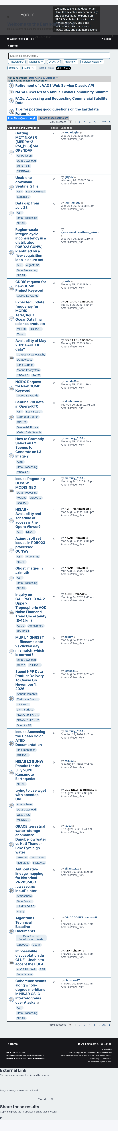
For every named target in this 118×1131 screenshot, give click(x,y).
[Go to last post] (81, 132)
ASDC (21, 625)
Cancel (42, 1099)
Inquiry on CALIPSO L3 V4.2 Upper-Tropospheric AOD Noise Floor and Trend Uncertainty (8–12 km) (31, 607)
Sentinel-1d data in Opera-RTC (29, 404)
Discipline (35, 61)
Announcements (27, 694)
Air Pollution (24, 155)
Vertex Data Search (29, 432)
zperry (69, 636)
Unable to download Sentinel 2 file (27, 182)
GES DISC (23, 165)
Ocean (21, 334)
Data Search (33, 411)
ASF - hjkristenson (77, 508)
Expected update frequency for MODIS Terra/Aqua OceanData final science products (30, 313)
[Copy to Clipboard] (1, 1118)
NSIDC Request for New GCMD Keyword (28, 386)
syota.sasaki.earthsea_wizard (80, 232)
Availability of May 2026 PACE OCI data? (30, 345)
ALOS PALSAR (26, 969)
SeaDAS (22, 502)
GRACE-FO (38, 857)
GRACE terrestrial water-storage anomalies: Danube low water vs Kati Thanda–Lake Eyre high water (30, 839)
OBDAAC (35, 329)
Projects (69, 61)
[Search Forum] (108, 54)
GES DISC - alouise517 (79, 789)
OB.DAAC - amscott (77, 301)
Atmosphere (35, 625)
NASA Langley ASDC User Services (30, 1055)
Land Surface (25, 364)
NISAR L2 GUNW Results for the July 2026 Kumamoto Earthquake (29, 770)
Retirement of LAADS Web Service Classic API (54, 85)
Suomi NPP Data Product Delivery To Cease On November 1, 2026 (29, 680)
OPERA (22, 422)
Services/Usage (91, 61)
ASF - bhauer (73, 950)
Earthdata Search (27, 416)
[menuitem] (78, 1044)
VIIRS (20, 911)
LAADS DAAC (25, 906)
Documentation (26, 749)
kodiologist (72, 132)
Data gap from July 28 (27, 205)
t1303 (68, 825)
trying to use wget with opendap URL (30, 794)
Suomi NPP (24, 725)
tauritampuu (73, 202)
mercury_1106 (74, 438)
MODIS (21, 329)
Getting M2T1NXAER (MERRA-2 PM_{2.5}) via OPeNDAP (26, 142)
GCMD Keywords (27, 295)
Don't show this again (17, 39)
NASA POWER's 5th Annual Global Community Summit (61, 92)
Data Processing (27, 217)
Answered (15, 61)
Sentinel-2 (23, 196)
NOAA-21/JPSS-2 (28, 720)
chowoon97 (72, 980)
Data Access (24, 359)
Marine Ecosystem (28, 370)
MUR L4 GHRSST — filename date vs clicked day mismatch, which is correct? (29, 646)
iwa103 (69, 760)
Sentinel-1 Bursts (27, 427)
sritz (67, 281)
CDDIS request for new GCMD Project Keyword (30, 286)
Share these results (52, 117)
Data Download (26, 160)
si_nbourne (72, 401)
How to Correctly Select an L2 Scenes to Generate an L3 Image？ (29, 447)
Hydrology (23, 862)
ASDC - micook (75, 594)
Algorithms (32, 265)
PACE (36, 375)
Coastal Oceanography (31, 354)
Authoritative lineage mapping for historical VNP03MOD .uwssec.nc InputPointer (29, 880)
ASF (19, 191)
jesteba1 (70, 670)
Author (28, 68)
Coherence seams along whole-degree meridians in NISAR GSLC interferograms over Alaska (30, 992)
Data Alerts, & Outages (42, 78)
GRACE (22, 857)
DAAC (53, 61)
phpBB (80, 1052)
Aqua (20, 461)
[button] (70, 122)
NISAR (21, 223)
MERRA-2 (23, 171)
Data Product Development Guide (31, 938)
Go (52, 1099)
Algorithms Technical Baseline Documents (25, 924)
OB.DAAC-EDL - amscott (81, 917)
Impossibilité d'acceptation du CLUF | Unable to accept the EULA (29, 957)
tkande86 (71, 381)
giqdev (69, 177)
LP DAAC (23, 704)
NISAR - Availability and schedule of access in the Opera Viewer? (28, 518)
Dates (12, 68)
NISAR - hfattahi (75, 537)
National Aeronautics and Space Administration (25, 1058)
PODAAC (35, 665)
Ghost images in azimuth (29, 570)
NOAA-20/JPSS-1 (28, 714)
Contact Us (107, 1049)
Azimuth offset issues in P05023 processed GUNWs (30, 544)
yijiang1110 (72, 868)
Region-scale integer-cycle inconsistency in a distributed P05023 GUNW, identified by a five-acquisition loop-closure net (30, 244)
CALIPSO (23, 631)
